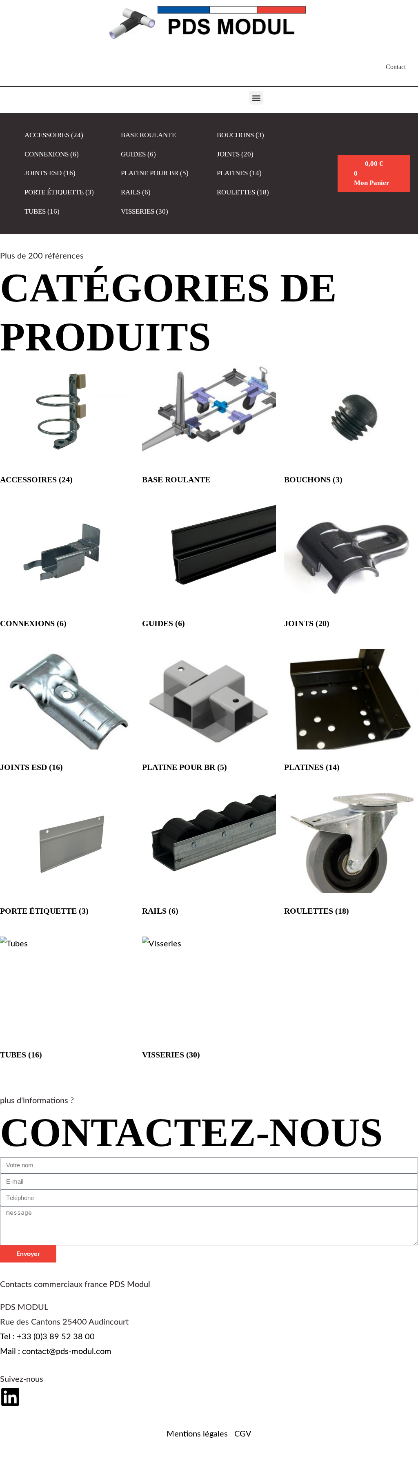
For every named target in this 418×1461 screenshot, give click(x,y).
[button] (256, 98)
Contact (396, 66)
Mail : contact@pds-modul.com (55, 1351)
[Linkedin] (10, 1397)
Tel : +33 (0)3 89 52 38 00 (47, 1337)
